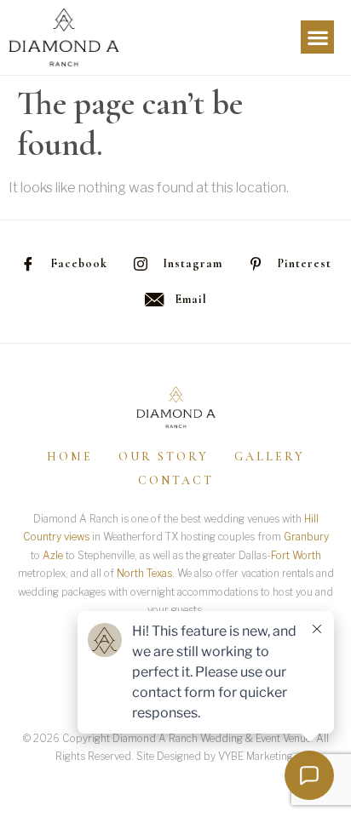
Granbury (306, 536)
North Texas (144, 573)
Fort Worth (296, 555)
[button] (317, 37)
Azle (53, 555)
